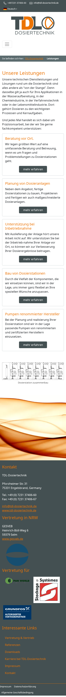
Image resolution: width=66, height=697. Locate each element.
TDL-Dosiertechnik (34, 58)
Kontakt (10, 673)
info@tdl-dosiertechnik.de (46, 2)
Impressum (12, 666)
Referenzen (12, 645)
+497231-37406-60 (16, 2)
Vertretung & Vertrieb (19, 638)
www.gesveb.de (12, 539)
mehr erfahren (33, 169)
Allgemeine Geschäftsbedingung (17, 692)
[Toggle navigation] (7, 44)
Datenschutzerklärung (25, 686)
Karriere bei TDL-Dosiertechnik (25, 659)
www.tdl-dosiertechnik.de (19, 510)
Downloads (12, 652)
